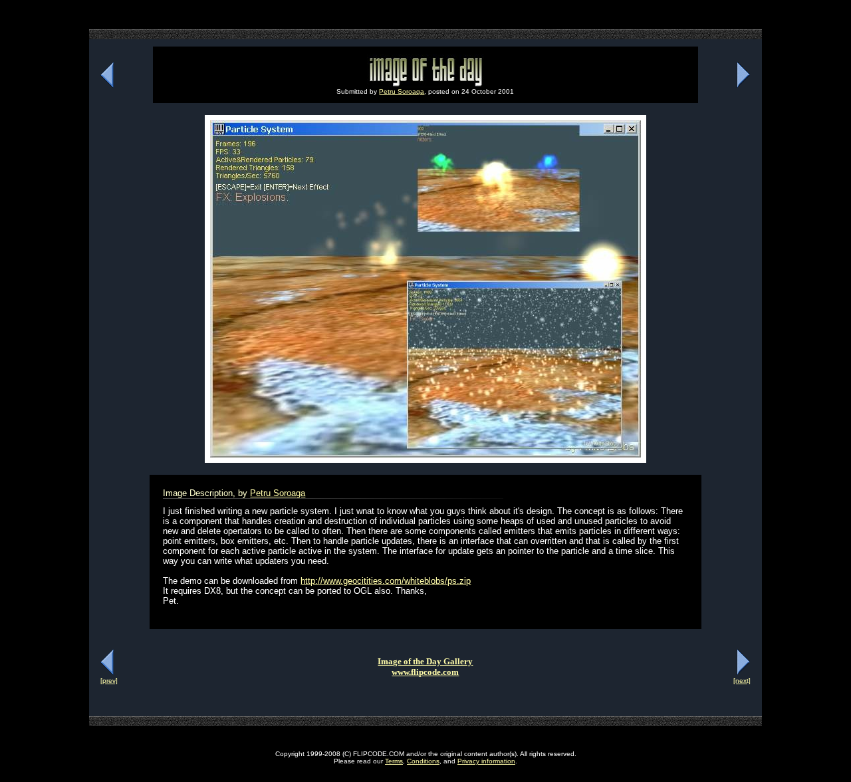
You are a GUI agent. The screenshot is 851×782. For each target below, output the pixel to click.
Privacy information (486, 761)
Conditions (423, 761)
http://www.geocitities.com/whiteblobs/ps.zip (386, 581)
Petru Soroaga (401, 91)
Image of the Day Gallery (425, 661)
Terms (394, 761)
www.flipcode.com (425, 672)
